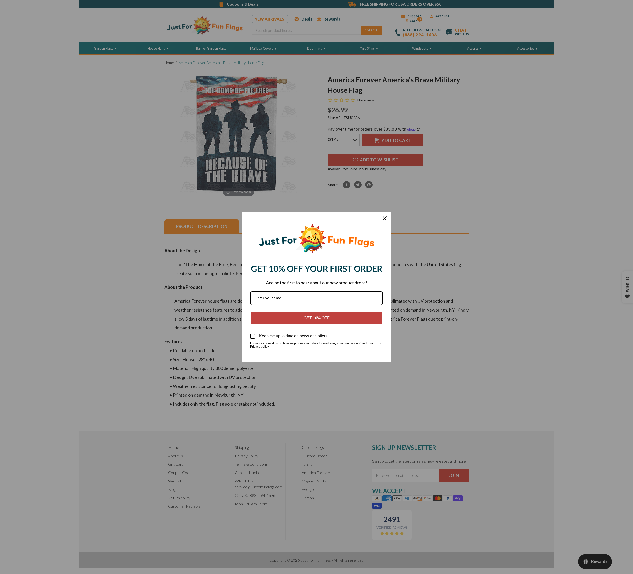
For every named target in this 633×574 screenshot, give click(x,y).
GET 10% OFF (317, 318)
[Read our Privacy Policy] (380, 344)
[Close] (385, 218)
